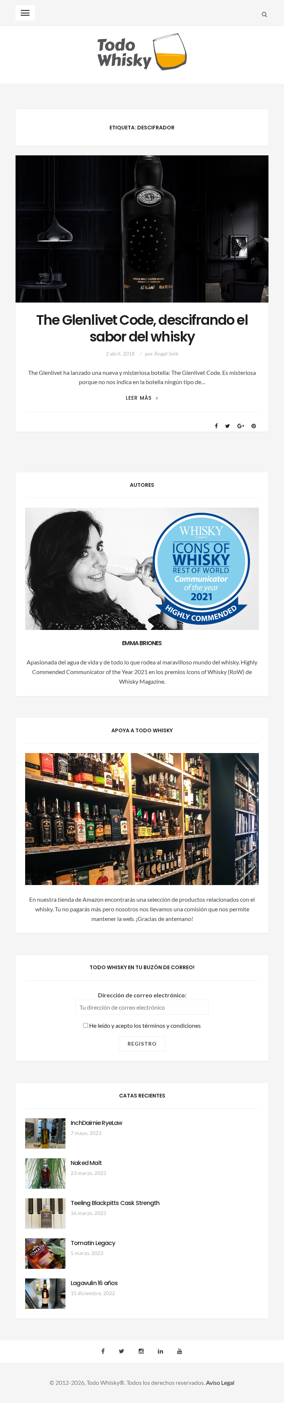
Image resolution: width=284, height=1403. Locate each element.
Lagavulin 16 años (94, 1283)
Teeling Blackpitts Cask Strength (115, 1203)
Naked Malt (86, 1163)
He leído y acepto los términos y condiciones (144, 1025)
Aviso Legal (220, 1382)
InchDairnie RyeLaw (96, 1123)
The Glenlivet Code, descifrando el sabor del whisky (142, 328)
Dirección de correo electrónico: (142, 994)
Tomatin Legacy (93, 1243)
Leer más (142, 398)
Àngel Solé (166, 353)
